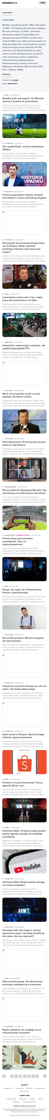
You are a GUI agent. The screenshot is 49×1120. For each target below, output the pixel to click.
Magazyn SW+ (8, 1088)
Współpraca (23, 1099)
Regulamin (16, 1102)
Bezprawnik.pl (24, 1091)
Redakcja (32, 1099)
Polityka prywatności (29, 1102)
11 (37, 1076)
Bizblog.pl (29, 1088)
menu (43, 3)
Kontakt (40, 1099)
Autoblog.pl (19, 1088)
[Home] (9, 3)
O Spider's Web (11, 1099)
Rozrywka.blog (40, 1088)
